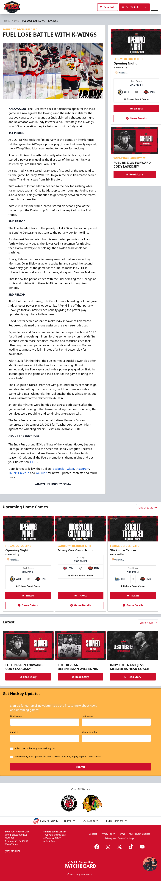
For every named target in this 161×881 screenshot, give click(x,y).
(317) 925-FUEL (12, 851)
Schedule (109, 7)
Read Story (136, 174)
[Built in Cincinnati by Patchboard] (80, 864)
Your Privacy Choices (139, 833)
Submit (80, 767)
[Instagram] (108, 846)
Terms (121, 833)
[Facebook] (96, 846)
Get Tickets (132, 7)
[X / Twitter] (119, 846)
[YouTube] (142, 846)
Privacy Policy (108, 833)
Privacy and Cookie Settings (119, 838)
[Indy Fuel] (11, 7)
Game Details (138, 118)
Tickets (138, 108)
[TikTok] (130, 846)
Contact (93, 833)
